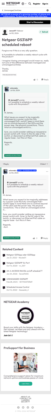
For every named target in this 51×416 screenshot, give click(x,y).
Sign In (45, 3)
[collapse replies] (25, 168)
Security (25, 402)
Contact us (25, 398)
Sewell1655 (24, 274)
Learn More (25, 384)
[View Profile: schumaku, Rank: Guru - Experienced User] (5, 171)
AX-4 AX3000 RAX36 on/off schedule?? (24, 271)
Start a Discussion (35, 22)
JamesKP (12, 31)
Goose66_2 (24, 290)
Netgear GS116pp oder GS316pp (21, 254)
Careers (25, 400)
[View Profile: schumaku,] (6, 89)
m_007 (22, 266)
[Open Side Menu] (3, 3)
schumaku (14, 88)
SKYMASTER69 (25, 282)
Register (36, 3)
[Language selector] (24, 3)
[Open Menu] (47, 10)
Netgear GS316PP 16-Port (18, 263)
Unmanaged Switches (12, 10)
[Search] (29, 3)
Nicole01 (22, 258)
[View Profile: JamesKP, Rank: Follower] (5, 32)
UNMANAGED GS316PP (17, 279)
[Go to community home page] (13, 3)
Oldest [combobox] (44, 164)
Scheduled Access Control (18, 287)
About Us (25, 397)
